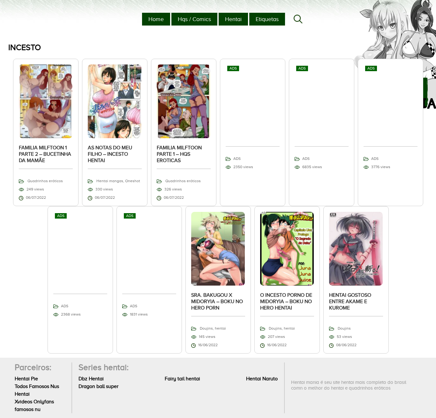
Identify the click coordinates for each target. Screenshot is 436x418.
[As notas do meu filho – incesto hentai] (115, 101)
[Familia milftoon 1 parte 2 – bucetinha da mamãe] (46, 101)
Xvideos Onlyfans (34, 402)
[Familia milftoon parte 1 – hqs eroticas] (184, 101)
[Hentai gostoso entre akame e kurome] (356, 248)
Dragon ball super (98, 386)
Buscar (298, 19)
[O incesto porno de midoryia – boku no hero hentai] (287, 248)
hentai (220, 328)
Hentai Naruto (262, 379)
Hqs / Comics (194, 19)
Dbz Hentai (91, 379)
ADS (237, 158)
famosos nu (28, 409)
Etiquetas (267, 19)
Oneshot (132, 181)
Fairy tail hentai (182, 379)
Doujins (206, 328)
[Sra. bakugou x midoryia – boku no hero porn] (218, 248)
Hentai (233, 19)
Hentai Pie (26, 379)
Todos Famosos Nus (37, 386)
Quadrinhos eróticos (45, 181)
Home (156, 19)
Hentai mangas (109, 181)
